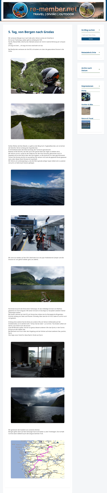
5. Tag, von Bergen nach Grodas (31, 32)
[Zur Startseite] (53, 10)
